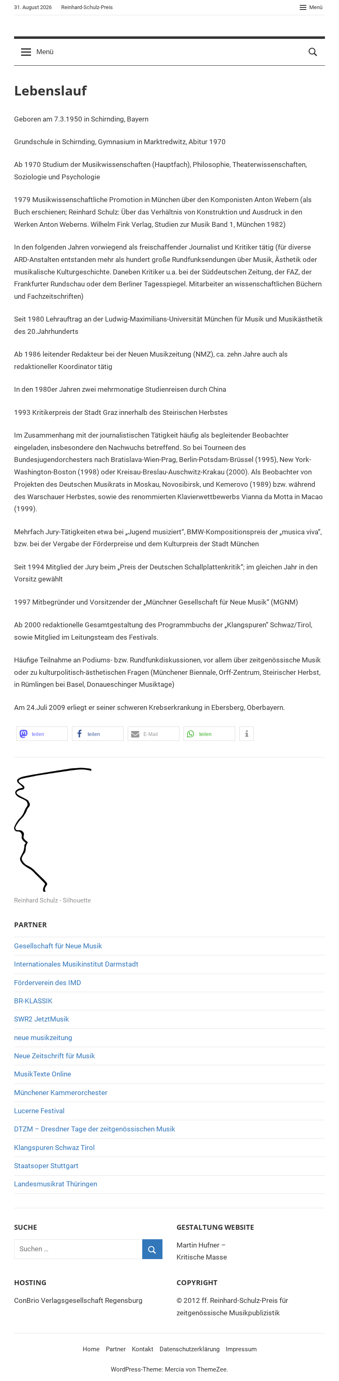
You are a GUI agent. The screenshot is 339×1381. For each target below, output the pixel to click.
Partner (116, 1349)
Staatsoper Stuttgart (46, 1166)
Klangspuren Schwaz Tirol (54, 1147)
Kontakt (142, 1349)
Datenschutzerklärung (190, 1349)
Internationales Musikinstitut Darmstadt (76, 964)
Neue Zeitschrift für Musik (54, 1056)
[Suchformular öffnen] (313, 52)
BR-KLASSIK (33, 1001)
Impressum (241, 1349)
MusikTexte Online (42, 1074)
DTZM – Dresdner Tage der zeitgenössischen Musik (94, 1129)
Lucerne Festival (39, 1111)
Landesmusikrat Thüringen (55, 1184)
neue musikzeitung (43, 1037)
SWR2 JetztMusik (41, 1019)
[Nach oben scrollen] (323, 1365)
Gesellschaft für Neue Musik (58, 946)
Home (91, 1349)
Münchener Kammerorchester (60, 1092)
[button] (42, 733)
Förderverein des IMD (47, 983)
